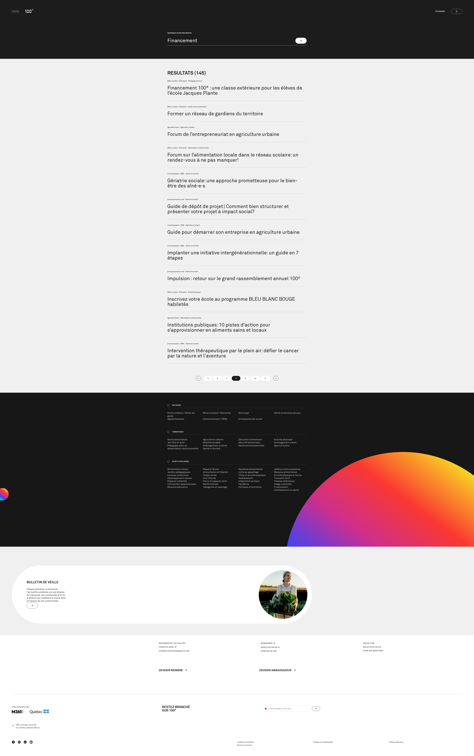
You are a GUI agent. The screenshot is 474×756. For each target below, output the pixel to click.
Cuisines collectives (177, 475)
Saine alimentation (177, 440)
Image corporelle (283, 484)
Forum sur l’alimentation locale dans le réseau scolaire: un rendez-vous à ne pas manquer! (232, 158)
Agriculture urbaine (213, 440)
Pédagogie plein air (177, 446)
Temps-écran (210, 475)
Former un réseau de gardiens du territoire (215, 113)
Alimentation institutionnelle (182, 449)
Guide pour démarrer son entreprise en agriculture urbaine (233, 232)
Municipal (243, 413)
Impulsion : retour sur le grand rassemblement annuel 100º (233, 278)
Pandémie (243, 484)
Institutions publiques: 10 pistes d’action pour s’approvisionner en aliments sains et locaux (218, 328)
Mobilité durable (211, 442)
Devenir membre (171, 670)
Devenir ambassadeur (275, 670)
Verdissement (245, 478)
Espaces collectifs (177, 481)
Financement (281, 487)
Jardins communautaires (287, 469)
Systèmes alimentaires (250, 469)
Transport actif (282, 478)
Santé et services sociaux (287, 413)
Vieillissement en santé (286, 490)
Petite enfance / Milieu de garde (181, 414)
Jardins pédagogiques (178, 472)
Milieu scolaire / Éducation (217, 413)
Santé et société (211, 449)
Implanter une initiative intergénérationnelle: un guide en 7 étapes (233, 256)
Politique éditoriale (396, 742)
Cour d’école (209, 478)
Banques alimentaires (285, 472)
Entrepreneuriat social (250, 419)
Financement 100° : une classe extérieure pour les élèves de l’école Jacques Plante (234, 91)
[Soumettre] (316, 708)
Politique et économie (249, 487)
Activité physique (283, 440)
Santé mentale (210, 484)
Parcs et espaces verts (215, 481)
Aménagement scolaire (215, 446)
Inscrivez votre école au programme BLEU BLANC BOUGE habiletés (231, 302)
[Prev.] (198, 378)
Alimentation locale (177, 469)
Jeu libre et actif (176, 442)
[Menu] (15, 11)
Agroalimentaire (175, 419)
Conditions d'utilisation (245, 742)
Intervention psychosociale (181, 484)
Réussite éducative (177, 487)
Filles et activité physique (252, 475)
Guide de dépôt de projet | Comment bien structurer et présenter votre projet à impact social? (228, 209)
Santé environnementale (251, 446)
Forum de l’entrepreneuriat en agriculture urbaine (223, 134)
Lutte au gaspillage (248, 472)
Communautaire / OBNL (215, 419)
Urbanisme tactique (248, 481)
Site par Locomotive (244, 745)
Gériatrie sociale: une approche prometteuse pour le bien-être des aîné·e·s (232, 183)
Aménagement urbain (285, 442)
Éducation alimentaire (250, 440)
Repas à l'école (211, 469)
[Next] (275, 378)
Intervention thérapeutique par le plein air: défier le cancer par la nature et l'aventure (233, 353)
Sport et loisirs (282, 446)
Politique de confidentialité (323, 742)
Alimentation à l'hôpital (215, 472)
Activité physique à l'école (288, 475)
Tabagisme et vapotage (215, 487)
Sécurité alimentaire (249, 442)
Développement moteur (179, 478)
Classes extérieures (284, 481)
